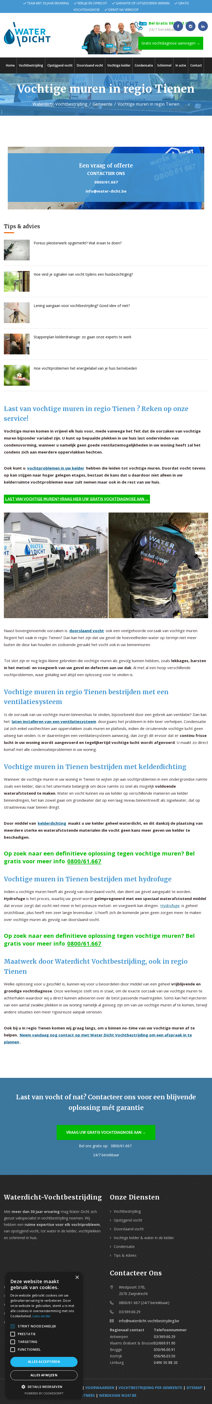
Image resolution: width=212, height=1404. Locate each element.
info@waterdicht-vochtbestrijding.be (149, 1320)
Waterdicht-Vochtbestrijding (60, 104)
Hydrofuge (170, 905)
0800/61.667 (106, 182)
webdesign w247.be (118, 1395)
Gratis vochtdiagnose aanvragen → (170, 43)
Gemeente (102, 104)
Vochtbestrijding (31, 65)
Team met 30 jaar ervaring (48, 3)
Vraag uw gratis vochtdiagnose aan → (106, 1132)
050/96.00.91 (164, 1349)
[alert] (44, 1335)
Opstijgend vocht (60, 65)
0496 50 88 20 (166, 1362)
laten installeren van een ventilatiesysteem (54, 721)
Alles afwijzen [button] (44, 1375)
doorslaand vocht (86, 630)
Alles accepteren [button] (44, 1361)
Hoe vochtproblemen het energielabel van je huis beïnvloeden (85, 368)
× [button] (77, 1277)
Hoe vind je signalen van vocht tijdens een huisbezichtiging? (83, 274)
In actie (181, 65)
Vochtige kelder (119, 65)
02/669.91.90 (164, 1343)
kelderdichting (52, 823)
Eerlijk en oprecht (92, 3)
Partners (85, 1395)
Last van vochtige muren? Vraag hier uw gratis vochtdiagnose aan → (77, 499)
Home (10, 65)
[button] (44, 1387)
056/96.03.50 (164, 1356)
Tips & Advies (125, 1255)
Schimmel (164, 65)
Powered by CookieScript (44, 1393)
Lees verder (42, 1316)
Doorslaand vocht (90, 65)
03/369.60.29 (164, 1336)
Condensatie (144, 65)
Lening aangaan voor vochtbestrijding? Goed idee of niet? (82, 305)
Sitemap (194, 1387)
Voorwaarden (99, 1387)
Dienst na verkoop (123, 10)
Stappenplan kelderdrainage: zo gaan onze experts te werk (82, 336)
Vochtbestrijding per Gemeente (150, 1387)
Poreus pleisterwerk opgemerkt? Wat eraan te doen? (78, 242)
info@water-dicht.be (106, 191)
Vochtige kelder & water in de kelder (144, 1237)
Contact (196, 65)
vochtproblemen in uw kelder (55, 468)
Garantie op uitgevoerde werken (143, 3)
